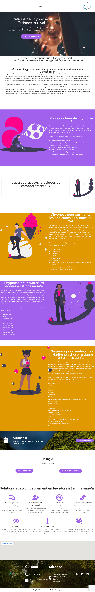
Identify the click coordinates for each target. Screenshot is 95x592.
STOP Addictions (47, 526)
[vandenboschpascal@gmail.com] (26, 580)
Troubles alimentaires (83, 503)
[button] (40, 6)
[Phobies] (79, 521)
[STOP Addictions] (47, 521)
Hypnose (15, 526)
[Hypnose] (16, 521)
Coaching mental (12, 503)
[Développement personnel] (35, 497)
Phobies (79, 526)
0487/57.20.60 (35, 575)
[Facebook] (77, 574)
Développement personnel (35, 504)
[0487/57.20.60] (26, 574)
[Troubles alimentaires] (83, 497)
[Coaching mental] (12, 497)
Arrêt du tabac (59, 503)
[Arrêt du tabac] (59, 497)
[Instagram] (82, 574)
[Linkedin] (87, 574)
